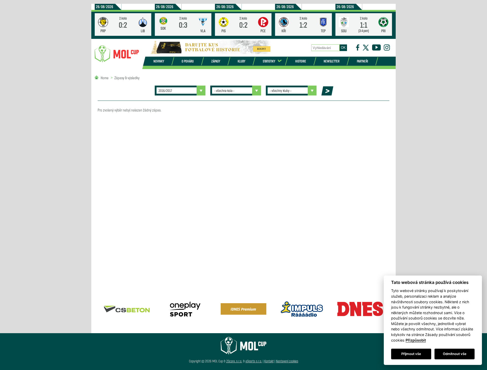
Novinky (158, 61)
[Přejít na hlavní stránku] (116, 54)
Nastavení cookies (287, 361)
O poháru (188, 61)
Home (105, 77)
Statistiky (269, 61)
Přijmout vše (411, 354)
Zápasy (215, 61)
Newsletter (331, 61)
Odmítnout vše (454, 354)
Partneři (362, 61)
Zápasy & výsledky (127, 77)
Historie (300, 61)
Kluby (241, 61)
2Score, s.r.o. (234, 361)
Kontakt (269, 361)
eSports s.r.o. (254, 361)
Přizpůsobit (416, 340)
